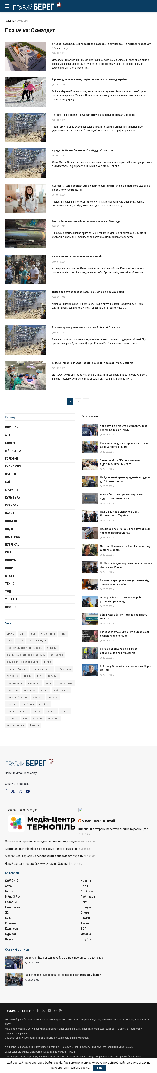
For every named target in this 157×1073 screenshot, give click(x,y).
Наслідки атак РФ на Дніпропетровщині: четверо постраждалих (125, 530)
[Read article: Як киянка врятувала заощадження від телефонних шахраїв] (90, 584)
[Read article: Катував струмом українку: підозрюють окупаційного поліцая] (90, 636)
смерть (51, 711)
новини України (17, 697)
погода (53, 697)
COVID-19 (11, 427)
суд (25, 718)
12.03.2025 (59, 85)
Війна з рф (13, 450)
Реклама (10, 1010)
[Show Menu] (7, 6)
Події (9, 529)
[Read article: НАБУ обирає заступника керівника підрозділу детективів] (90, 498)
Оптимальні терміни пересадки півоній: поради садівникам (44, 841)
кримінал (30, 690)
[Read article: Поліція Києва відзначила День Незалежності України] (90, 516)
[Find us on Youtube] (28, 791)
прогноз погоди (17, 711)
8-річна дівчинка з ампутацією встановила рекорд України (89, 79)
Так (99, 1067)
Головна (10, 20)
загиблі (53, 676)
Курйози (12, 505)
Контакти (28, 1010)
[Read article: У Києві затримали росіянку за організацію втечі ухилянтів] (90, 653)
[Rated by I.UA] (87, 810)
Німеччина (48, 633)
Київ (8, 482)
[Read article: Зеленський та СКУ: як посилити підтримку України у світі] (90, 464)
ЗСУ (33, 633)
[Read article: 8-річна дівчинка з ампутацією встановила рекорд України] (25, 92)
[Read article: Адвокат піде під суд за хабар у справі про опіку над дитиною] (90, 430)
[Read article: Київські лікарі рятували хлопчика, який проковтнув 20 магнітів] (25, 375)
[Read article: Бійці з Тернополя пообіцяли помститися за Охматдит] (25, 233)
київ (48, 683)
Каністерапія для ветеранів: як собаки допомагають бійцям (124, 445)
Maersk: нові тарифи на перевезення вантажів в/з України (44, 856)
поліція (44, 704)
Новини (11, 521)
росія (37, 711)
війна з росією (42, 669)
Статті (10, 576)
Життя (10, 474)
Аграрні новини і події (98, 820)
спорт (65, 711)
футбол (34, 725)
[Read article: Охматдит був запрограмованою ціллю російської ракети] (25, 304)
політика (28, 704)
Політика (12, 536)
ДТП (22, 633)
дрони (27, 676)
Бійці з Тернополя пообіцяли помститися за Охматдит (87, 221)
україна (38, 718)
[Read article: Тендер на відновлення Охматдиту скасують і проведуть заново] (25, 127)
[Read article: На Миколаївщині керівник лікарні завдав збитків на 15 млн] (90, 567)
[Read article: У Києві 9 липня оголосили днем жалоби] (25, 269)
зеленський (15, 683)
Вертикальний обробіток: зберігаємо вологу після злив (41, 848)
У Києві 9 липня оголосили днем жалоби (77, 256)
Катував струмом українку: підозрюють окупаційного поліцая (125, 633)
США (20, 640)
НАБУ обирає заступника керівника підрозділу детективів (122, 496)
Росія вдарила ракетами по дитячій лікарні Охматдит (87, 327)
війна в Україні (17, 669)
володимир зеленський (23, 662)
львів (44, 690)
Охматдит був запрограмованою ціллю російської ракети (89, 292)
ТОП (8, 591)
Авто (9, 435)
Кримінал (12, 490)
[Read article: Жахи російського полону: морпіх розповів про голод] (90, 601)
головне (12, 676)
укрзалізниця (15, 725)
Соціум (11, 560)
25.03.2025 (59, 53)
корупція (12, 690)
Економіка (13, 466)
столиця (12, 718)
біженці (52, 648)
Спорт (10, 568)
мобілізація (61, 690)
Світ (8, 552)
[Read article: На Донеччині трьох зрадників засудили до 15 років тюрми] (90, 481)
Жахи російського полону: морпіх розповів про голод (120, 599)
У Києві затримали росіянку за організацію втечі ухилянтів (118, 650)
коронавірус (64, 683)
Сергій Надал (37, 640)
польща (12, 704)
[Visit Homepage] (37, 6)
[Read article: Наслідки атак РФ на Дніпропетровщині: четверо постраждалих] (90, 533)
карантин (34, 683)
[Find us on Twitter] (13, 791)
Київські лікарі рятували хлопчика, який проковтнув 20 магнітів (92, 363)
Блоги (10, 442)
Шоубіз (10, 607)
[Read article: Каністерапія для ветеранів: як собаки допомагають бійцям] (90, 447)
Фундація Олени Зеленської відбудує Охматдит (82, 150)
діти (40, 676)
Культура (12, 497)
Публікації (13, 544)
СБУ (9, 640)
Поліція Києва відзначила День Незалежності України (119, 513)
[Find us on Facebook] (6, 791)
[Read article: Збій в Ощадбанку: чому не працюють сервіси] (90, 619)
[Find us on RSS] (60, 1010)
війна (47, 662)
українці (53, 718)
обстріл (38, 697)
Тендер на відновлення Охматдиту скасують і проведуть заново (93, 115)
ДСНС (10, 633)
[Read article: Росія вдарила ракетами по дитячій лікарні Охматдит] (25, 340)
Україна (11, 599)
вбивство (56, 655)
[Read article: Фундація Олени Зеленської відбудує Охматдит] (25, 163)
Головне (11, 458)
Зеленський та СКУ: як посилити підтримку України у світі (120, 462)
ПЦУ (63, 633)
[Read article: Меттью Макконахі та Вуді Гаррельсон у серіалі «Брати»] (90, 550)
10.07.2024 (59, 155)
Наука (9, 513)
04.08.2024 (59, 120)
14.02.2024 (59, 368)
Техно (10, 583)
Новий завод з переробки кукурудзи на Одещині (37, 863)
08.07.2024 (59, 297)
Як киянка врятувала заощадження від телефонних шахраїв (124, 582)
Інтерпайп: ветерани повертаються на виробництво (113, 829)
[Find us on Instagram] (20, 791)
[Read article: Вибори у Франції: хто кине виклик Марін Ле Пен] (90, 670)
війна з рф (64, 669)
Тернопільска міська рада (24, 648)
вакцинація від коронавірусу (26, 655)
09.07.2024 (59, 226)
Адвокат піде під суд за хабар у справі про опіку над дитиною (124, 427)
